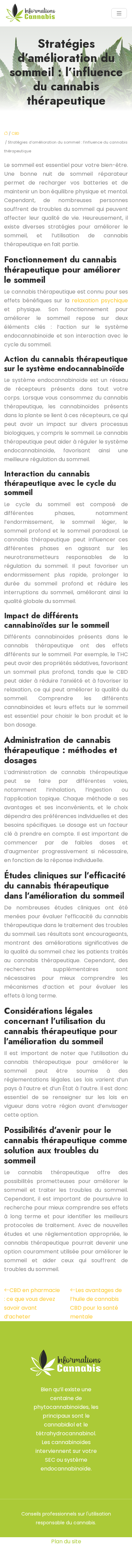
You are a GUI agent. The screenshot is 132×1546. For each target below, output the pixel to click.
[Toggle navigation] (119, 13)
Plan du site (66, 1541)
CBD (15, 133)
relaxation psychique (100, 300)
